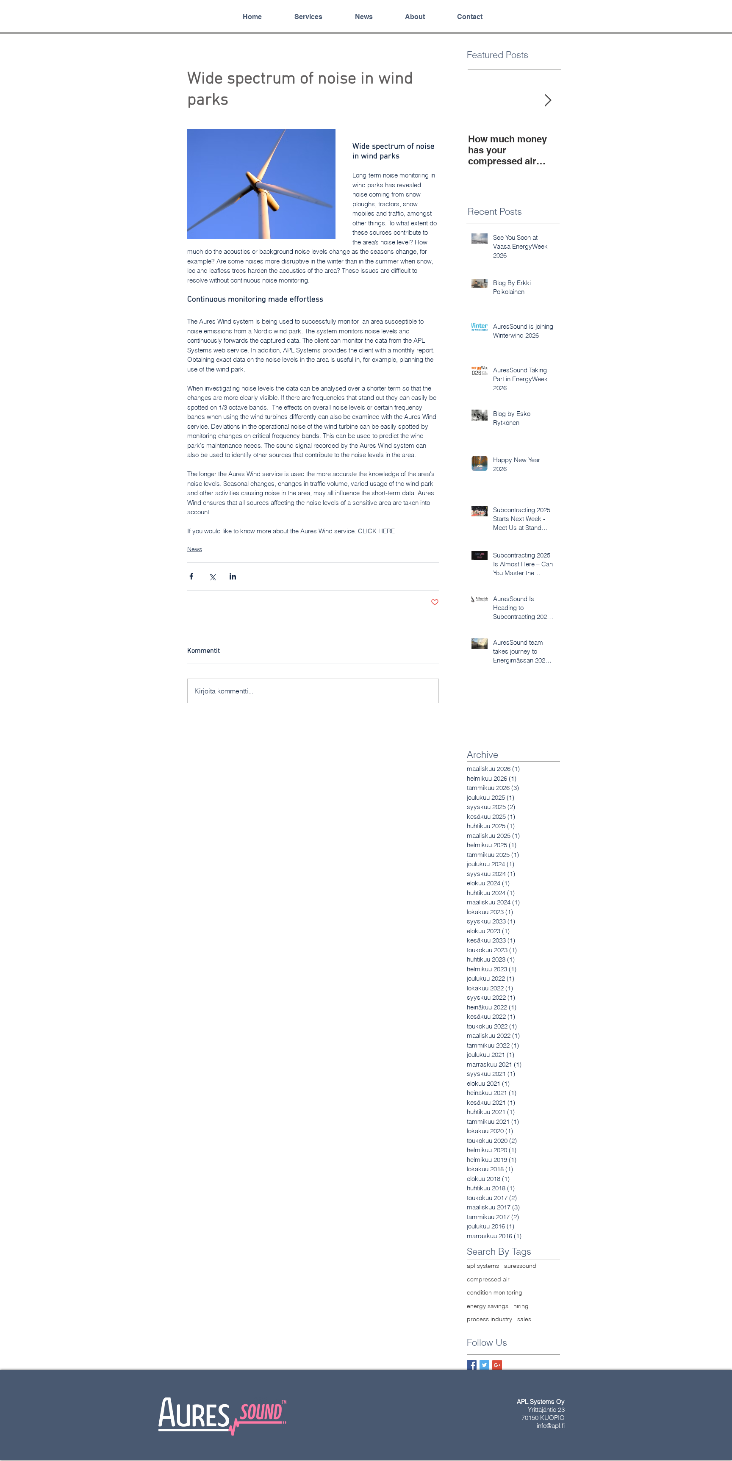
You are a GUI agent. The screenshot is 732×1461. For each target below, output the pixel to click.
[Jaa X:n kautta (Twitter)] (212, 576)
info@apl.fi (551, 1426)
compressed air (488, 1279)
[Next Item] (548, 100)
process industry (489, 1319)
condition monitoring (494, 1292)
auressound (520, 1266)
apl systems (483, 1266)
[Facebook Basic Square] (472, 1365)
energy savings (487, 1306)
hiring (521, 1306)
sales (524, 1319)
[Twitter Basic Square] (484, 1365)
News (194, 549)
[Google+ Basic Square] (497, 1365)
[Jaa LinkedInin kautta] (233, 576)
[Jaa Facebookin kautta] (191, 576)
